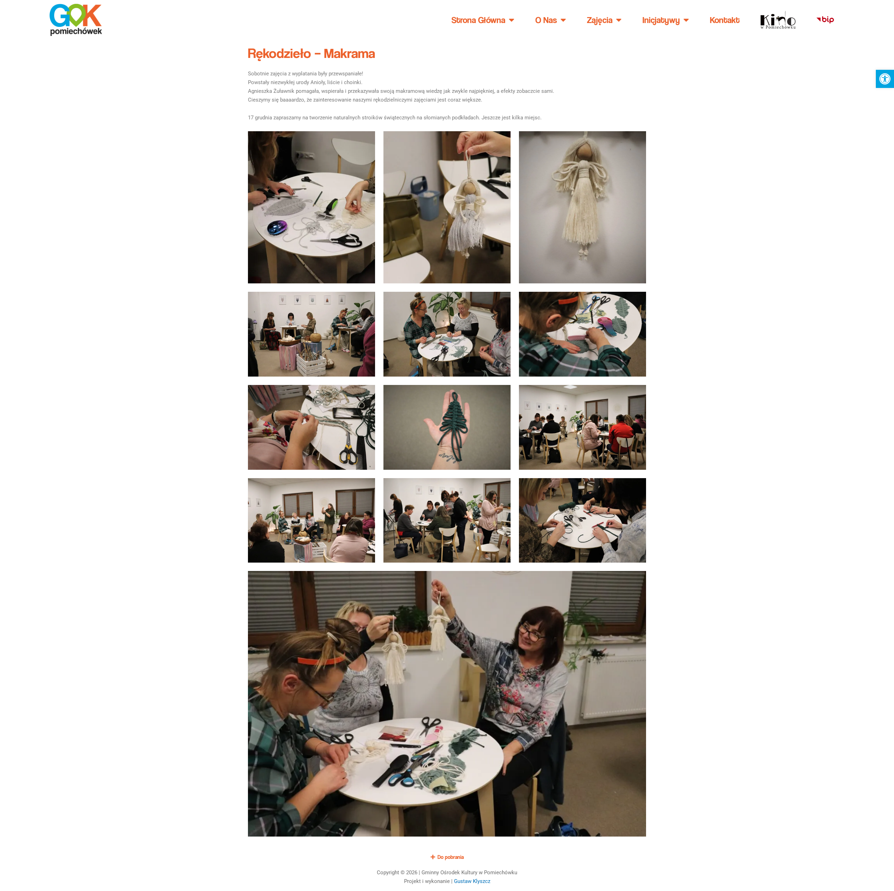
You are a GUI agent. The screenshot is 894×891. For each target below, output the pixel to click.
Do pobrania (451, 857)
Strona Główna (478, 20)
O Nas (546, 20)
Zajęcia (600, 20)
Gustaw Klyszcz (472, 881)
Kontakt (725, 20)
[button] (885, 79)
